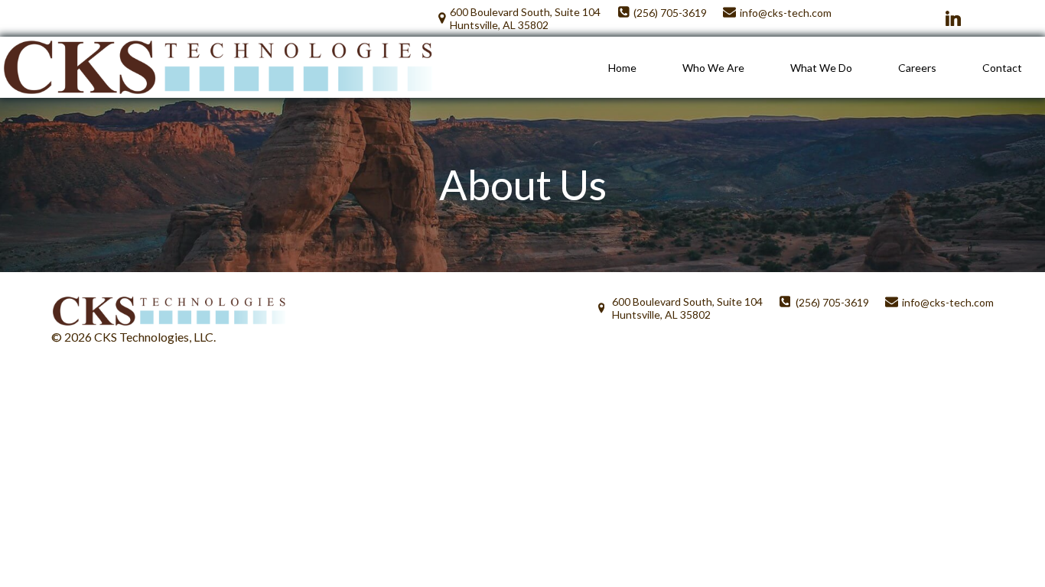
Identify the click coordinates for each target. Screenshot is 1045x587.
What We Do (821, 67)
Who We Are (713, 67)
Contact (1002, 67)
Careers (917, 67)
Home (622, 67)
